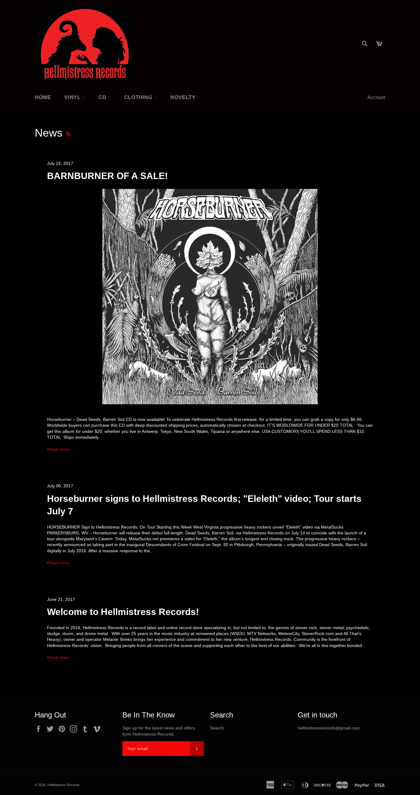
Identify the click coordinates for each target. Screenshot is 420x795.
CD (103, 97)
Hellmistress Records (63, 785)
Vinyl (73, 97)
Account (376, 97)
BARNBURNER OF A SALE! (107, 176)
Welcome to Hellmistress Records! (123, 612)
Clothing (139, 97)
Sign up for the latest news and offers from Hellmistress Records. (158, 730)
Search (217, 727)
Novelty (183, 97)
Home (43, 97)
